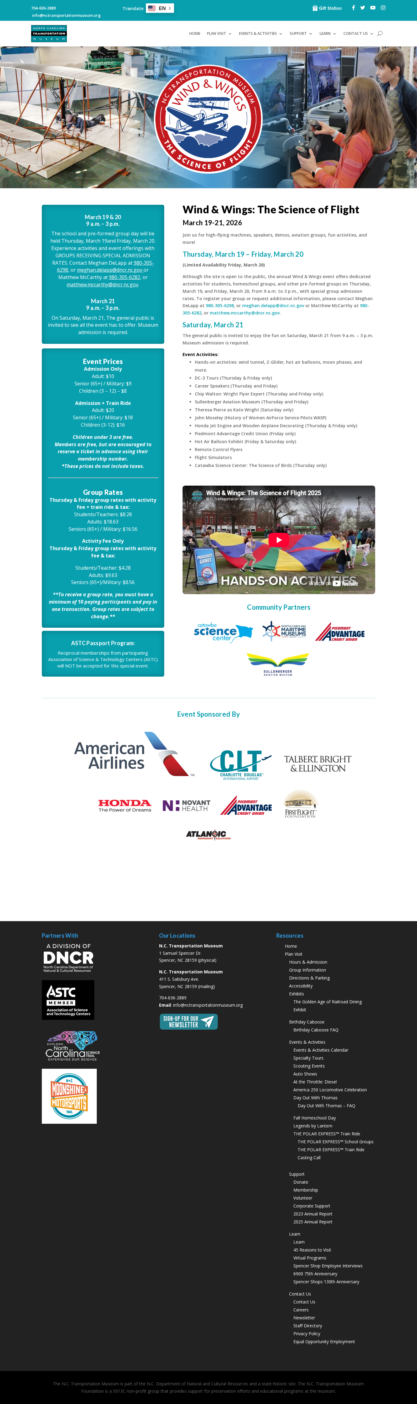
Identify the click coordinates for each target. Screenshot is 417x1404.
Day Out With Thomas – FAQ (326, 1105)
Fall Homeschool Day (314, 1118)
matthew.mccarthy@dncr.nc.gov (102, 284)
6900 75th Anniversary (315, 1274)
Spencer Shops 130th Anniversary (326, 1282)
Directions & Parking (309, 978)
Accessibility (301, 986)
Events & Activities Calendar (320, 1050)
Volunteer (302, 1198)
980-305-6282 (124, 277)
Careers (301, 1310)
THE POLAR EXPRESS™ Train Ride (326, 1134)
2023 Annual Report (312, 1214)
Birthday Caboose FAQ (316, 1030)
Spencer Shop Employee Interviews (328, 1266)
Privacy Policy (306, 1333)
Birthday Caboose (307, 1022)
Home (194, 33)
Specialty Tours (308, 1058)
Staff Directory (307, 1326)
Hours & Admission (308, 962)
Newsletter (304, 1318)
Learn (299, 1242)
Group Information (307, 970)
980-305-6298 (220, 305)
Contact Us (304, 1302)
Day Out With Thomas (315, 1098)
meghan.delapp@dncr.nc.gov (110, 269)
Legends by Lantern (312, 1126)
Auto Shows (305, 1074)
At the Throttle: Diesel (315, 1082)
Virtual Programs (309, 1258)
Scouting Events (309, 1066)
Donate (300, 1182)
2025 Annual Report (312, 1222)
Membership (305, 1190)
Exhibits (296, 994)
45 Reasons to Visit (312, 1250)
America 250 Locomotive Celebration (330, 1090)
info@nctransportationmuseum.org (208, 1005)
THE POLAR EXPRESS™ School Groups (336, 1142)
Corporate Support (311, 1206)
